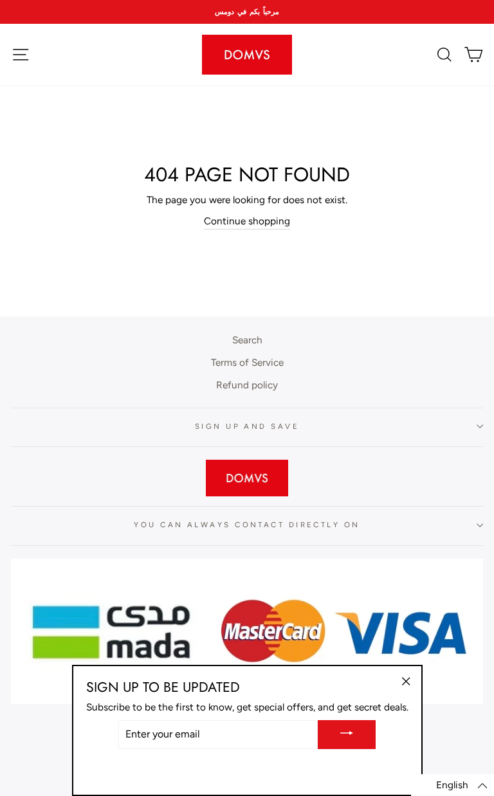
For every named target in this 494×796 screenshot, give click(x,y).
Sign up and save (247, 426)
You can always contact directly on (247, 524)
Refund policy (247, 385)
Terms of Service (247, 362)
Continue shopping (247, 221)
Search (247, 340)
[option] (247, 11)
